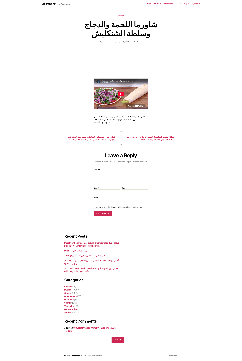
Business (68, 286)
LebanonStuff (107, 42)
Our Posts (157, 4)
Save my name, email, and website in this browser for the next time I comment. (120, 207)
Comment (97, 169)
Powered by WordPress (94, 356)
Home (149, 4)
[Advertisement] (27, 64)
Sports (67, 303)
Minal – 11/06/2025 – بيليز (76, 251)
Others (67, 293)
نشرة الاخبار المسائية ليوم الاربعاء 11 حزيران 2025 (85, 255)
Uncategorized (71, 309)
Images (186, 4)
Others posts (168, 4)
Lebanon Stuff (49, 4)
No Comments (139, 42)
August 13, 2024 (123, 42)
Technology (69, 306)
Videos (178, 4)
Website (96, 197)
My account (196, 4)
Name (96, 188)
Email (124, 188)
